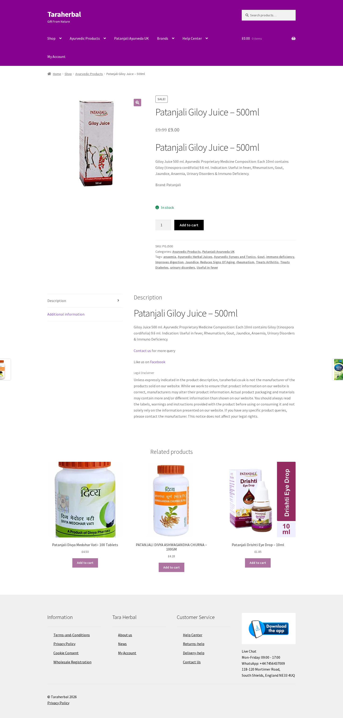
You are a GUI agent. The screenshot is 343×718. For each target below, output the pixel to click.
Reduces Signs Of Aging (217, 262)
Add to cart (189, 225)
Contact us (142, 350)
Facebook (157, 361)
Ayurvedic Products (85, 38)
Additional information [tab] (65, 314)
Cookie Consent (66, 652)
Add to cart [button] (85, 563)
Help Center (192, 38)
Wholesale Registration (72, 662)
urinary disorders (182, 267)
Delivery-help (193, 652)
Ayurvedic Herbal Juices (195, 257)
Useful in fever (207, 267)
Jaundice (192, 262)
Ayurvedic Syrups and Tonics (235, 257)
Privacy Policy (64, 643)
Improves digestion (169, 262)
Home (57, 74)
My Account (56, 56)
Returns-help (193, 643)
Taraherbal (64, 14)
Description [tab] (56, 300)
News (122, 643)
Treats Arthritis (267, 262)
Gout (261, 257)
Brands (162, 38)
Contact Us (192, 662)
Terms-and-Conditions (71, 635)
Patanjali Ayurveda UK (131, 38)
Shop (51, 38)
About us (125, 635)
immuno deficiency (280, 257)
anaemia (169, 257)
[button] (137, 102)
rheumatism (245, 262)
